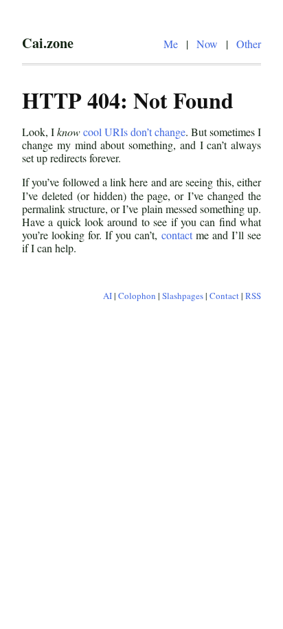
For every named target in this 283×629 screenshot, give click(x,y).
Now (207, 43)
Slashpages (182, 295)
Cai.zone (47, 42)
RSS (253, 295)
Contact (224, 295)
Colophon (137, 295)
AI (107, 295)
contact (176, 235)
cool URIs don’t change (134, 131)
